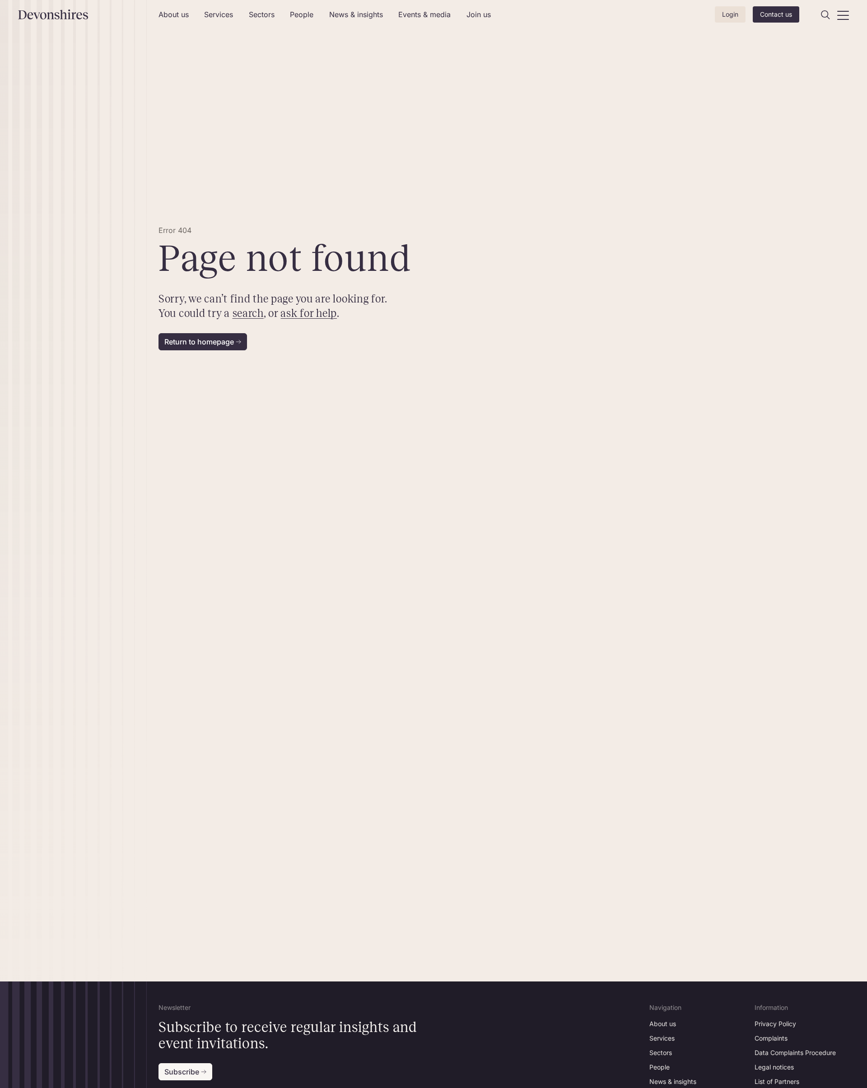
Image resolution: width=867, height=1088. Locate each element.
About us (173, 14)
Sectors (262, 14)
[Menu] (843, 14)
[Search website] (825, 14)
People (301, 14)
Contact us (776, 14)
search (247, 313)
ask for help (308, 313)
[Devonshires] (83, 14)
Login (730, 14)
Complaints (771, 1038)
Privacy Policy (775, 1024)
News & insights (356, 14)
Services (218, 14)
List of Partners (777, 1081)
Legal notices (774, 1067)
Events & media (424, 14)
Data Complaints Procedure (795, 1052)
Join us (478, 14)
